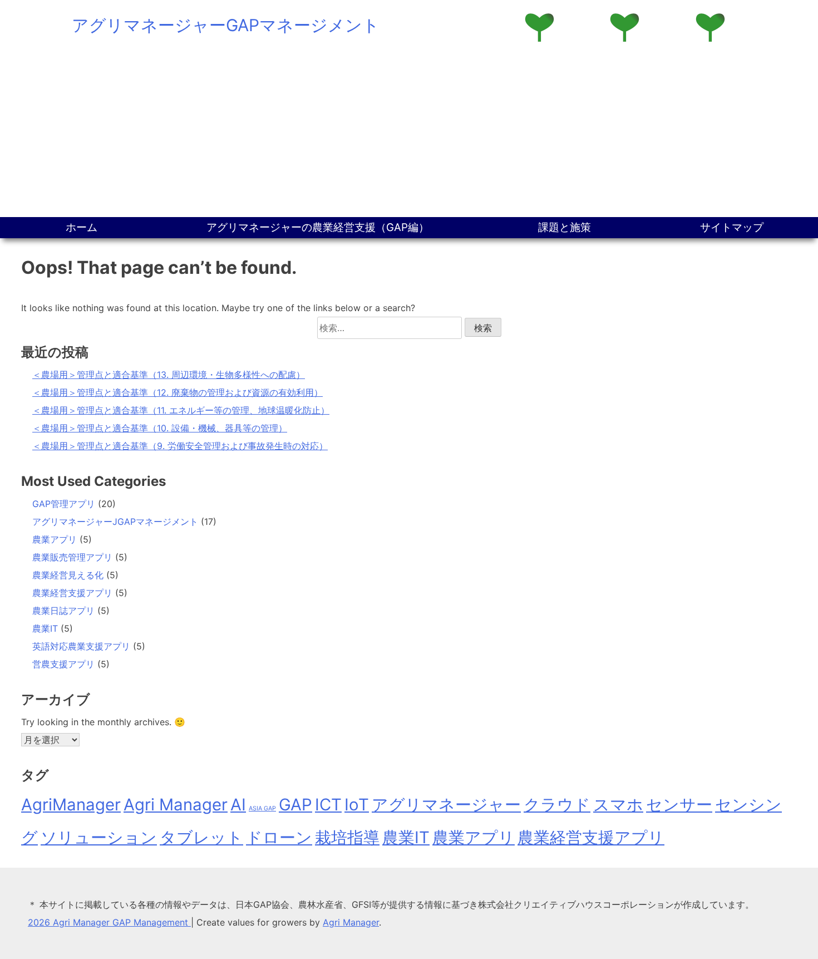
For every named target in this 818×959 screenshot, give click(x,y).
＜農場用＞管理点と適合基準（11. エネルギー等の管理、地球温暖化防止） (180, 410)
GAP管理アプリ (63, 503)
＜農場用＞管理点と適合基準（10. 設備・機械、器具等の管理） (159, 428)
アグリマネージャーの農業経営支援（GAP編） (317, 227)
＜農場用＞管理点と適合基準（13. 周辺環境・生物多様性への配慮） (168, 374)
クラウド (557, 804)
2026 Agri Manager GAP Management (109, 922)
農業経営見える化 (68, 575)
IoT (356, 804)
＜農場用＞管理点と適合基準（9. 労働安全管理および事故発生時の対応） (180, 445)
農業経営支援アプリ (72, 592)
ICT (328, 804)
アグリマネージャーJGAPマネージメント (115, 521)
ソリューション (99, 837)
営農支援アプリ (63, 664)
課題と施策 (564, 227)
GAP (295, 804)
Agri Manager (176, 804)
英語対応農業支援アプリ (81, 646)
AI (238, 804)
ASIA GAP (262, 808)
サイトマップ (731, 227)
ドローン (279, 837)
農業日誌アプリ (63, 610)
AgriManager (71, 804)
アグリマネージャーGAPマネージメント (226, 25)
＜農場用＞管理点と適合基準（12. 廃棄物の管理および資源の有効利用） (177, 392)
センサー (679, 804)
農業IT (45, 628)
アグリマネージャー (446, 804)
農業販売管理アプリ (72, 557)
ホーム (81, 227)
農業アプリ (54, 539)
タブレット (201, 837)
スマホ (618, 804)
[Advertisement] (409, 134)
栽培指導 (347, 837)
